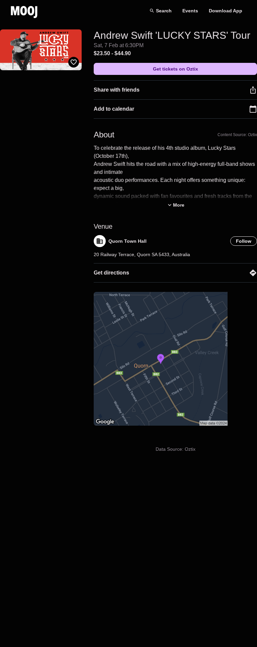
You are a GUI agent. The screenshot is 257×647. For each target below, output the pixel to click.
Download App (225, 10)
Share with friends (117, 90)
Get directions (111, 273)
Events (190, 10)
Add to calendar (114, 109)
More (178, 205)
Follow (243, 241)
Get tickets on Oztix (175, 69)
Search (164, 10)
